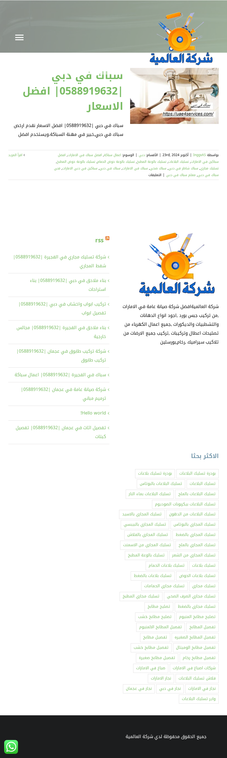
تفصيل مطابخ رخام (199, 658)
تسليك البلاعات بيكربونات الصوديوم (185, 504)
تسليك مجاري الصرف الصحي (191, 596)
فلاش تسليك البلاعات (197, 678)
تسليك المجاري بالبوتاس (195, 524)
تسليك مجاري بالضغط (197, 606)
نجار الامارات (161, 678)
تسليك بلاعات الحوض (197, 575)
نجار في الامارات (202, 688)
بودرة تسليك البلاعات (197, 473)
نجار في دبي (170, 688)
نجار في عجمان (139, 688)
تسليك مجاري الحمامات (164, 586)
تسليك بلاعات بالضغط (153, 575)
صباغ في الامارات (150, 668)
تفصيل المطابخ (202, 627)
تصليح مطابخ (159, 606)
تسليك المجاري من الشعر (194, 555)
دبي (142, 155)
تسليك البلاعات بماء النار (150, 494)
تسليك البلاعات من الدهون (192, 514)
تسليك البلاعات (178, 162)
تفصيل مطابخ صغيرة (157, 658)
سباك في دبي (109, 168)
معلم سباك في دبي (181, 175)
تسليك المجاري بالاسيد (142, 514)
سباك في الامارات (135, 168)
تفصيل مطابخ (155, 637)
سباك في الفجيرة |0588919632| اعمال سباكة (60, 374)
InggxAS (199, 155)
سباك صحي (158, 168)
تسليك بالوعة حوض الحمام (116, 162)
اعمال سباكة (112, 155)
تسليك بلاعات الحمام (167, 565)
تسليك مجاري (209, 168)
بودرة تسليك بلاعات (155, 473)
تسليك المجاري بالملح (197, 545)
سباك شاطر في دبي (183, 168)
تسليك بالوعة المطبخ (151, 162)
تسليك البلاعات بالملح (197, 494)
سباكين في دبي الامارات (79, 168)
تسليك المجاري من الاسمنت (147, 545)
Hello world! (93, 413)
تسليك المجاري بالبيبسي (145, 524)
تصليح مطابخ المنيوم (197, 616)
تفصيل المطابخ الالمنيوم (160, 627)
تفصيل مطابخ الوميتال (196, 647)
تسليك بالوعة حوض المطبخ (76, 162)
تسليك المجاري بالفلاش (147, 534)
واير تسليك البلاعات (199, 699)
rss (99, 240)
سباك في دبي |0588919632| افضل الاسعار (73, 91)
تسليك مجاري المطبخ (141, 596)
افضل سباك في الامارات (85, 155)
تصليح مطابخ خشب (155, 616)
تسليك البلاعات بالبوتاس (161, 483)
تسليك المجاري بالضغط (196, 534)
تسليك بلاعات (204, 565)
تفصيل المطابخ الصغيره (195, 637)
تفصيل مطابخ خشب (151, 647)
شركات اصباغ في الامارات (194, 668)
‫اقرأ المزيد (16, 155)
